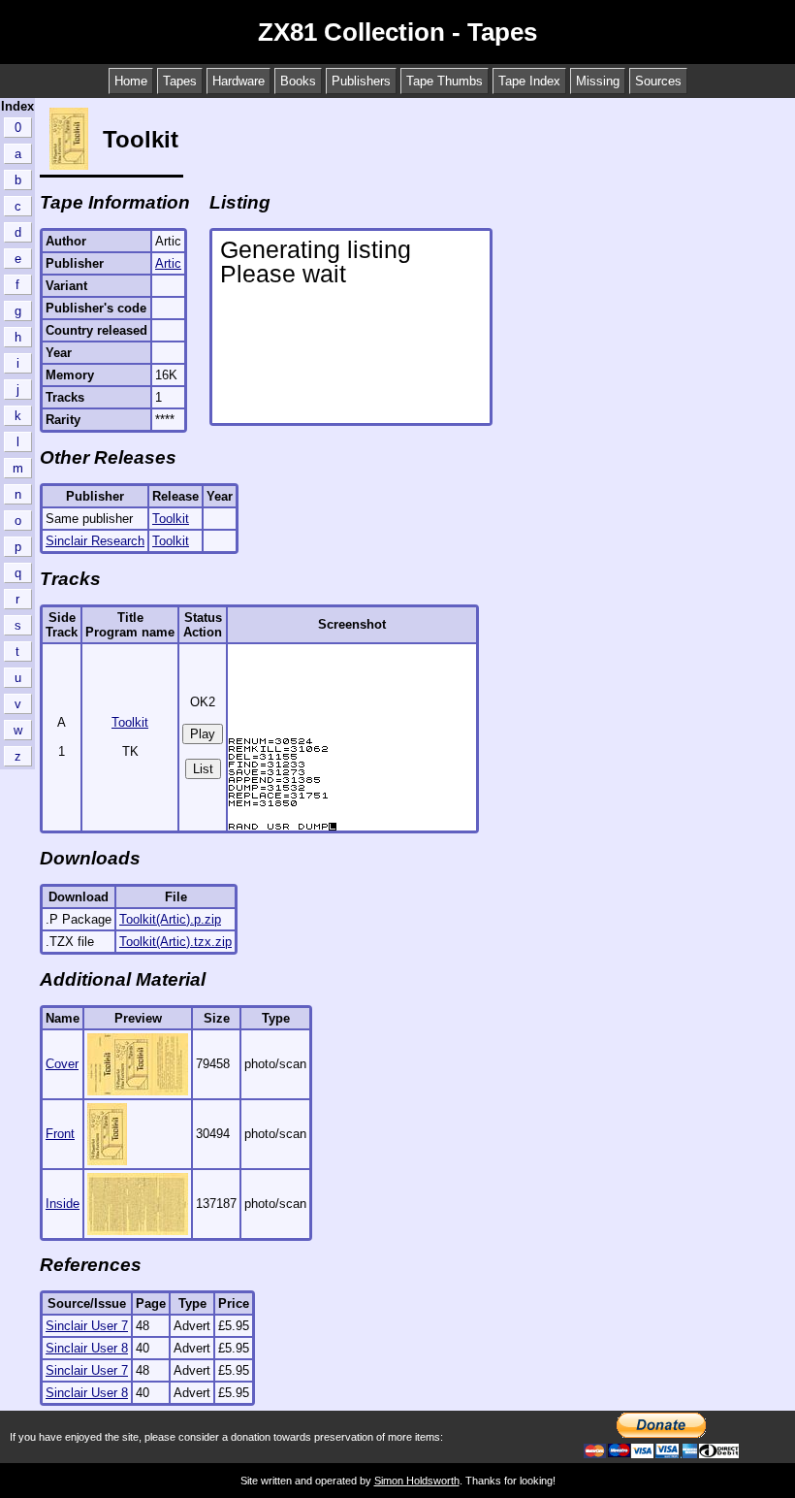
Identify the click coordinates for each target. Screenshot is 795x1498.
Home (130, 81)
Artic (168, 263)
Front (60, 1133)
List (203, 769)
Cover (62, 1064)
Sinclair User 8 (87, 1348)
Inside (63, 1203)
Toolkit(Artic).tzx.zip (175, 941)
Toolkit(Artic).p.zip (170, 919)
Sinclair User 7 (87, 1326)
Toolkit (170, 518)
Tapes (180, 81)
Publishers (361, 81)
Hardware (238, 81)
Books (298, 81)
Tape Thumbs (444, 81)
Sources (658, 81)
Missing (598, 81)
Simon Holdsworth (417, 1480)
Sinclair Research (95, 541)
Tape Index (529, 81)
